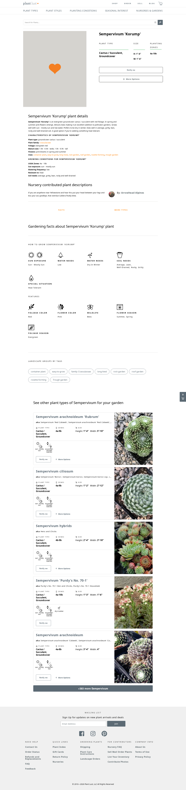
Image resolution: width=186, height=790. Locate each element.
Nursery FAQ (115, 747)
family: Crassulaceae (81, 371)
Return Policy (60, 756)
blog (152, 3)
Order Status (32, 751)
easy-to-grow (52, 155)
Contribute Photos (118, 761)
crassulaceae (45, 142)
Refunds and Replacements (33, 757)
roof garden (85, 155)
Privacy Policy (143, 756)
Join (116, 723)
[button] (155, 22)
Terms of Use (142, 751)
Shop (115, 3)
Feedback (30, 768)
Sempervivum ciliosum (54, 471)
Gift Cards (58, 751)
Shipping (85, 747)
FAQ (27, 763)
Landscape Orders (90, 758)
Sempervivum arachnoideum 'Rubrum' (67, 416)
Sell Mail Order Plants (120, 751)
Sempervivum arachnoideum (59, 635)
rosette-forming (98, 155)
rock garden (74, 155)
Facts (61, 210)
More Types (121, 210)
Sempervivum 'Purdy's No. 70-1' (61, 580)
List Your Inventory (118, 756)
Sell (140, 3)
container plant (39, 155)
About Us (140, 747)
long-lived (63, 155)
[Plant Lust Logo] (31, 3)
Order (127, 3)
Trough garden (60, 379)
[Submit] (160, 22)
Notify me (131, 70)
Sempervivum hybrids (54, 526)
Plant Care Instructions (87, 752)
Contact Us (31, 747)
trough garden (112, 155)
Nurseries (58, 761)
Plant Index (59, 747)
